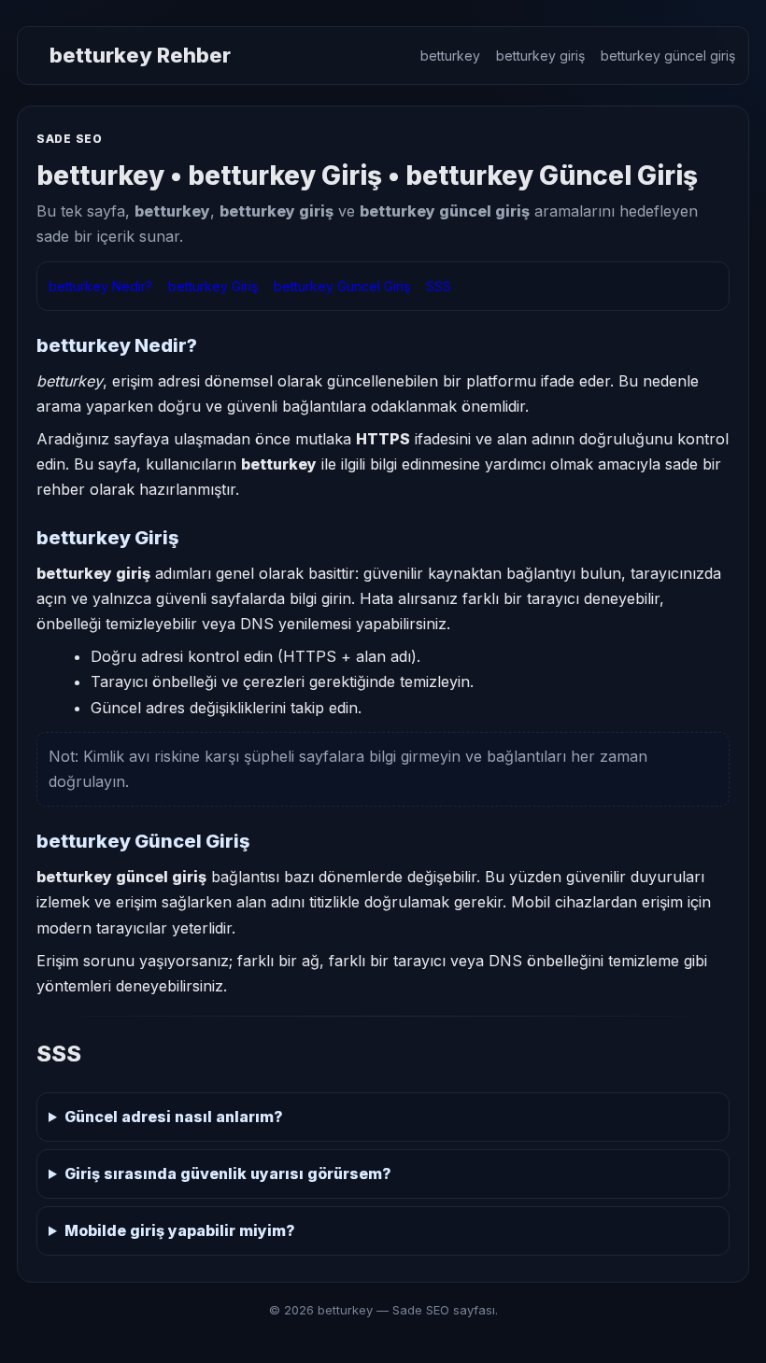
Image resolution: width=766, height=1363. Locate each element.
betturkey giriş (540, 55)
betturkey (450, 55)
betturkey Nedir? (100, 286)
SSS (438, 286)
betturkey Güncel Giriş (342, 286)
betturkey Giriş (213, 286)
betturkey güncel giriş (668, 55)
